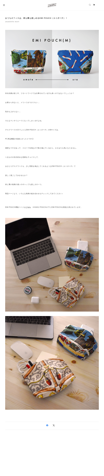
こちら (28, 207)
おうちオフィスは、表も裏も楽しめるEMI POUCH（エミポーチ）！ (36, 18)
